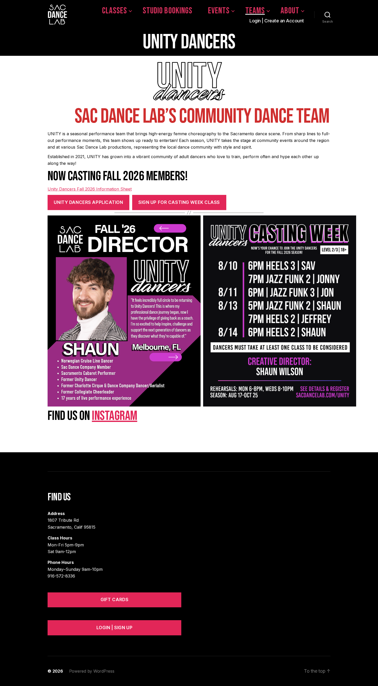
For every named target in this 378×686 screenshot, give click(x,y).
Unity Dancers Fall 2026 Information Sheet (90, 189)
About (290, 11)
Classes (114, 11)
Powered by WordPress (91, 671)
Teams (255, 11)
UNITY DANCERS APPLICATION (88, 202)
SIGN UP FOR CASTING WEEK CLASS (179, 202)
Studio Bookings (167, 11)
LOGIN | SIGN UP (114, 627)
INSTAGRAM (114, 416)
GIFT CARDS (115, 599)
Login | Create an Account (276, 20)
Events (219, 11)
